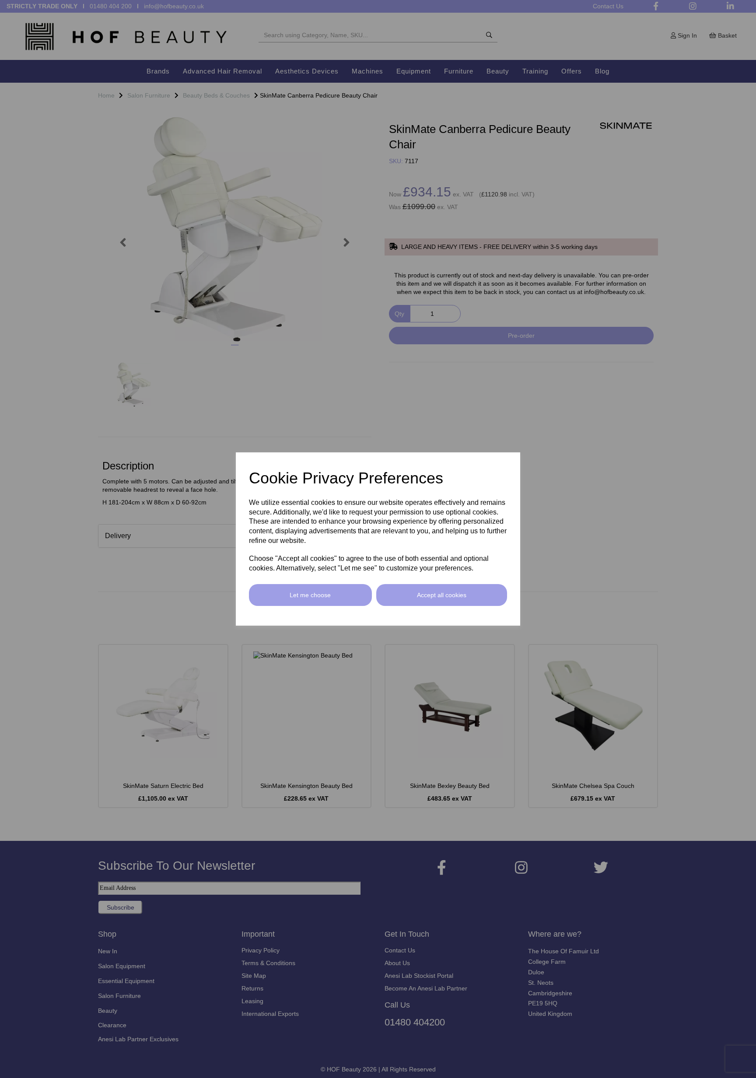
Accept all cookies (441, 595)
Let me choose (310, 595)
